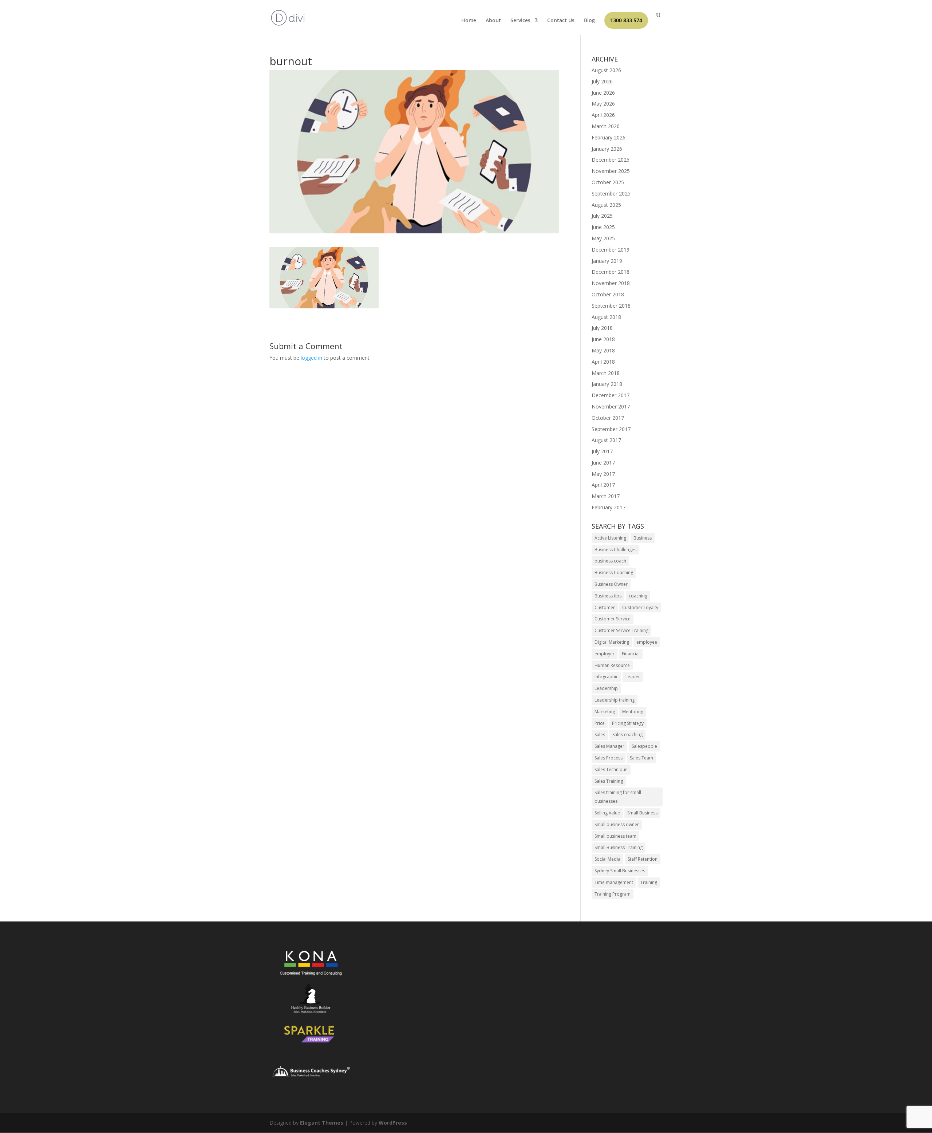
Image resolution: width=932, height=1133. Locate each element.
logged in (311, 357)
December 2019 (610, 249)
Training (648, 882)
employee (646, 642)
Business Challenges (615, 549)
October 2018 (608, 294)
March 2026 (606, 126)
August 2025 (606, 204)
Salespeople (644, 746)
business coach (610, 561)
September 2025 (611, 193)
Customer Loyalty (640, 607)
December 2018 (610, 271)
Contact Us (560, 21)
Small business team (615, 836)
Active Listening (610, 538)
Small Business (642, 813)
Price (600, 723)
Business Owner (611, 584)
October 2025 (608, 182)
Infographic (606, 677)
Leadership (606, 688)
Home (468, 21)
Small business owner (617, 824)
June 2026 (603, 92)
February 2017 (608, 507)
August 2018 (606, 316)
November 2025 (611, 170)
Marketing (605, 711)
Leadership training (615, 700)
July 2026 (602, 81)
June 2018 (603, 339)
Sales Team (641, 758)
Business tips (608, 596)
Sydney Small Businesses (620, 871)
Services (520, 21)
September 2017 (611, 429)
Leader (632, 677)
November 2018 (611, 283)
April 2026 (603, 114)
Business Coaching (614, 572)
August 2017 (606, 440)
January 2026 (607, 148)
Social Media (607, 859)
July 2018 (602, 327)
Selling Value (607, 813)
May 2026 (603, 103)
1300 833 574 (626, 20)
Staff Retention (642, 859)
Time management (614, 882)
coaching (638, 596)
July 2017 (602, 451)
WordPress (393, 1122)
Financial (631, 654)
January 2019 (607, 260)
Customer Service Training (621, 630)
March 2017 (606, 496)
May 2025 (603, 238)
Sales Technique (611, 769)
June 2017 (603, 462)
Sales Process (609, 758)
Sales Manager (609, 746)
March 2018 (606, 373)
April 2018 (603, 361)
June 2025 (603, 227)
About (493, 21)
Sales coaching (627, 734)
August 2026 (606, 70)
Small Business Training (619, 847)
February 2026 (608, 137)
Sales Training (609, 781)
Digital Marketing (612, 642)
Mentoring (632, 711)
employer (605, 654)
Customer (605, 607)
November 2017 (611, 406)
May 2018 (603, 350)
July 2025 (602, 215)
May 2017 (603, 473)
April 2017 (603, 484)
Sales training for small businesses (618, 796)
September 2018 (611, 305)
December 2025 (610, 159)
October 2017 (608, 417)
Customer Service (613, 619)
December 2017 (610, 395)
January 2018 (607, 383)
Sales (600, 734)
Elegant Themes (321, 1122)
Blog (589, 21)
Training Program (613, 894)
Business (642, 538)
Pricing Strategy (628, 723)
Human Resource (612, 665)
